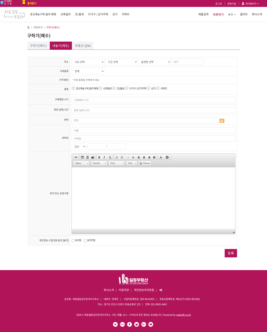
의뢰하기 (218, 14)
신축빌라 (65, 14)
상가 (115, 14)
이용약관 (124, 290)
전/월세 (79, 14)
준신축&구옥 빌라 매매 (43, 14)
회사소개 (257, 14)
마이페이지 (251, 3)
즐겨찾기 (31, 3)
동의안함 (91, 240)
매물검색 (203, 14)
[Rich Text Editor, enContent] (153, 198)
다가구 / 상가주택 (98, 14)
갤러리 (244, 14)
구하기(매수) (38, 45)
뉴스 (230, 14)
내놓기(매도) (60, 45)
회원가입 (231, 3)
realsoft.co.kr (183, 314)
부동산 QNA (83, 45)
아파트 (126, 14)
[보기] (65, 240)
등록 (231, 253)
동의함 (78, 240)
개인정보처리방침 (144, 290)
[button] (75, 157)
